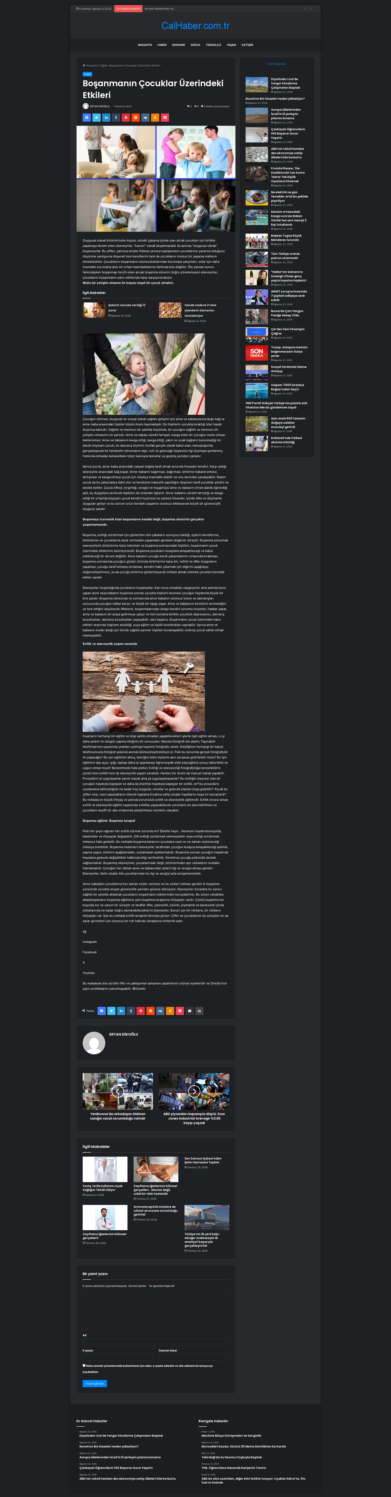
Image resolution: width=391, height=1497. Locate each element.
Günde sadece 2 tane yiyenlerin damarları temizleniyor (200, 310)
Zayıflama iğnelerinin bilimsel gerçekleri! (104, 1236)
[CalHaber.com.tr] (195, 26)
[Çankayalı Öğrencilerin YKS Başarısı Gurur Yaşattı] (257, 134)
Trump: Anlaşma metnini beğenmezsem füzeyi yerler (289, 351)
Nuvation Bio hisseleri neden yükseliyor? (275, 99)
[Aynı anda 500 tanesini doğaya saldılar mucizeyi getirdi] (257, 424)
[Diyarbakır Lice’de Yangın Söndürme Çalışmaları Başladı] (257, 84)
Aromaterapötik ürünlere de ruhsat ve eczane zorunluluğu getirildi (155, 1211)
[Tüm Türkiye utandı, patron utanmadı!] (257, 259)
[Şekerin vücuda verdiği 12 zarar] (94, 310)
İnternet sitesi (168, 1350)
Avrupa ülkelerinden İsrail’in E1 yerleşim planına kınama (179, 8)
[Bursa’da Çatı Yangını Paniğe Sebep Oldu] (257, 316)
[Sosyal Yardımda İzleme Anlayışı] (257, 372)
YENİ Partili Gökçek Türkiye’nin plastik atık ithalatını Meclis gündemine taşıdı (276, 405)
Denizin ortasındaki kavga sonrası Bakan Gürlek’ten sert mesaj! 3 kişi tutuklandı (288, 218)
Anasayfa (145, 44)
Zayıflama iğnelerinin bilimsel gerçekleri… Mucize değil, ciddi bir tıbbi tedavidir (155, 1190)
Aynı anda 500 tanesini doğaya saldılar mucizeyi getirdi (288, 422)
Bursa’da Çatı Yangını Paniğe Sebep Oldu (287, 313)
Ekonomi (178, 44)
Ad (85, 1335)
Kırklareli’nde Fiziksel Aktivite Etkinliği (286, 440)
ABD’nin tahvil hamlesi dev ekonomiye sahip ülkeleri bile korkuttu (287, 153)
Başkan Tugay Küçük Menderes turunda (286, 238)
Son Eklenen (277, 64)
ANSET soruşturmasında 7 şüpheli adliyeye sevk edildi (289, 295)
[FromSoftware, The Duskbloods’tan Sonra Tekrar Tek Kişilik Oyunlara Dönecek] (257, 174)
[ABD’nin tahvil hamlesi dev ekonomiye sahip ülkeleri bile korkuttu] (257, 154)
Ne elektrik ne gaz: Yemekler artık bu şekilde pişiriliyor (289, 196)
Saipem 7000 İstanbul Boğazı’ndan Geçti (287, 387)
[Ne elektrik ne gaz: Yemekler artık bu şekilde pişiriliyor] (257, 197)
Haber (162, 44)
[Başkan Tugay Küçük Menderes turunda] (257, 241)
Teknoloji (213, 44)
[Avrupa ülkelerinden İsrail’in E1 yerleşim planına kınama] (257, 115)
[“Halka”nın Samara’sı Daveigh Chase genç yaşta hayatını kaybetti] (257, 277)
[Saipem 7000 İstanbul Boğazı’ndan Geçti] (257, 390)
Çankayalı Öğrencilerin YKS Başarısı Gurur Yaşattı (288, 133)
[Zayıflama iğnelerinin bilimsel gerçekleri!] (105, 1217)
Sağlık (195, 44)
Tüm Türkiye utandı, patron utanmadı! (285, 256)
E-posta (89, 1350)
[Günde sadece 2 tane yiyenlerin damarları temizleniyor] (170, 310)
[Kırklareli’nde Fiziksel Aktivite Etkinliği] (257, 443)
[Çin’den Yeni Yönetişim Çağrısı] (257, 334)
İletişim (247, 44)
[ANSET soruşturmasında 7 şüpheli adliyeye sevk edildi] (257, 297)
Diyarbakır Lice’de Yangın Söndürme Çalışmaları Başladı (285, 83)
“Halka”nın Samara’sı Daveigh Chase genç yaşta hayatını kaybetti (288, 276)
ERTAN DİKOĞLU (100, 106)
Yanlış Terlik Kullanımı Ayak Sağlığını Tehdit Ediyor (102, 1188)
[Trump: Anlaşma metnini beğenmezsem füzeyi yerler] (257, 353)
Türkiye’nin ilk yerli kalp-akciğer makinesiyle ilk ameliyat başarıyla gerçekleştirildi (202, 1240)
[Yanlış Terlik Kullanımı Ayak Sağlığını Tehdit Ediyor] (105, 1169)
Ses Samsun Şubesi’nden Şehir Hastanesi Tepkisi (203, 1160)
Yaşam (231, 44)
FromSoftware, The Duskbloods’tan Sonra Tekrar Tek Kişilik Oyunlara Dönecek (288, 174)
